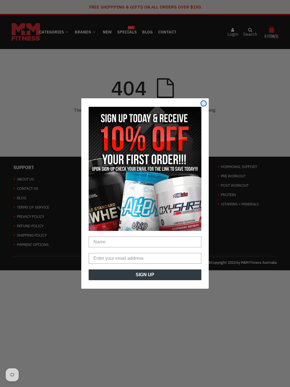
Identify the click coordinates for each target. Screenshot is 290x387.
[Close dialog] (203, 103)
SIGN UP (145, 274)
